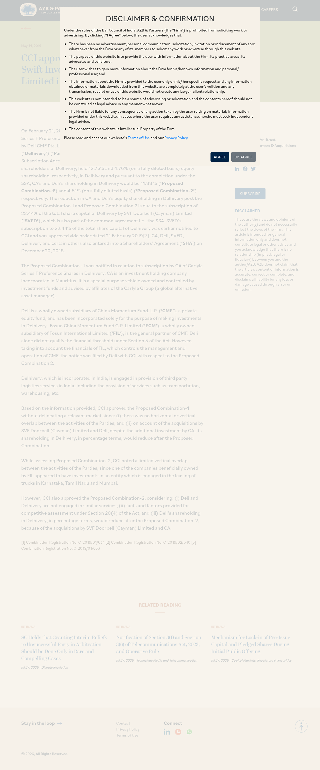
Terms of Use (139, 137)
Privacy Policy (176, 137)
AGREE (220, 156)
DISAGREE (243, 156)
